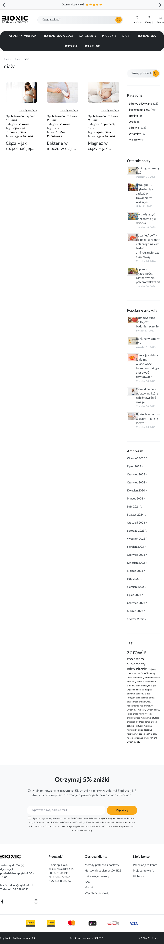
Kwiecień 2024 (136, 490)
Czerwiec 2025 (136, 474)
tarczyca (146, 686)
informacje (70, 795)
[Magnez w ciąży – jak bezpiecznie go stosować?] (103, 102)
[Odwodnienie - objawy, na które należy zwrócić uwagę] (133, 391)
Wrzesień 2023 (136, 538)
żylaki (146, 738)
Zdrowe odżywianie (140, 103)
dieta (130, 673)
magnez (98, 132)
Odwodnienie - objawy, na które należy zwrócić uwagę (147, 396)
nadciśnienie (133, 706)
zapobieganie (145, 734)
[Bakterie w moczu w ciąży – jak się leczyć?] (62, 102)
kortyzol (139, 726)
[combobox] (80, 20)
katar (155, 734)
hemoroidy (132, 730)
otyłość (155, 718)
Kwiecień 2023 (136, 563)
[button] (149, 19)
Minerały (134, 140)
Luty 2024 (133, 506)
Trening (133, 115)
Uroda (132, 121)
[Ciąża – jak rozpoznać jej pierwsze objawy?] (21, 102)
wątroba (131, 690)
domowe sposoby (135, 694)
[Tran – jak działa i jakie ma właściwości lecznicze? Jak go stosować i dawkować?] (133, 357)
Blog (17, 59)
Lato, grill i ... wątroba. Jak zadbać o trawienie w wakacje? (144, 193)
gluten (154, 722)
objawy (16, 128)
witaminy (149, 673)
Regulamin (5, 938)
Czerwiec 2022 (136, 603)
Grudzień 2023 (136, 522)
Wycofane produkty (97, 893)
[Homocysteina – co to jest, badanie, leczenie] (133, 320)
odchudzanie (137, 669)
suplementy (136, 664)
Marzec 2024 (135, 498)
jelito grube (132, 714)
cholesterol (136, 659)
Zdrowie (24, 124)
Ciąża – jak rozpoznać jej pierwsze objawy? (18, 146)
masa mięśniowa (143, 718)
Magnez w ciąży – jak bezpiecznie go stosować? (102, 146)
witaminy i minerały (136, 710)
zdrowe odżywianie (146, 682)
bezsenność (132, 702)
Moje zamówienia (143, 870)
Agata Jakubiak (24, 136)
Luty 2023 (133, 579)
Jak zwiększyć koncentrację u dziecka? (146, 219)
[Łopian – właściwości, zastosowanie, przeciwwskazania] (133, 271)
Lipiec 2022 (134, 595)
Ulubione (138, 876)
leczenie (138, 673)
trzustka (131, 722)
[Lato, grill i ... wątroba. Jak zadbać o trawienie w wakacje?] (133, 187)
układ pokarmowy (135, 678)
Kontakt (89, 887)
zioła (129, 686)
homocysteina (145, 714)
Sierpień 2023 (135, 546)
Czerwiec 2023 (136, 555)
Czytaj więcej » (28, 110)
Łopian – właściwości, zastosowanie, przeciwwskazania (148, 276)
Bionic (7, 59)
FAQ (87, 882)
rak (141, 706)
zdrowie (137, 652)
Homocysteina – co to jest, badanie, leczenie (147, 322)
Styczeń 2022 (135, 619)
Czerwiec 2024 (136, 482)
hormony (149, 678)
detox (151, 698)
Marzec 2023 (135, 571)
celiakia (130, 726)
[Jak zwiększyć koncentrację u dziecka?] (133, 216)
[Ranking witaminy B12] (133, 170)
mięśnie (131, 738)
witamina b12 (153, 710)
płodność (140, 722)
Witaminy (135, 134)
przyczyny (148, 706)
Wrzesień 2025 (136, 458)
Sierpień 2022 (135, 587)
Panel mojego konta (145, 865)
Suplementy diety (139, 109)
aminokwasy (145, 702)
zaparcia (144, 698)
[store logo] (10, 856)
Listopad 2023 (135, 530)
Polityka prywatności (24, 938)
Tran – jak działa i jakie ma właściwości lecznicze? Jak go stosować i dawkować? (148, 366)
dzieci (138, 690)
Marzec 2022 (135, 611)
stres (147, 722)
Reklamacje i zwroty (97, 876)
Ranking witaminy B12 (148, 170)
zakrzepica (147, 690)
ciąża (23, 132)
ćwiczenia (137, 686)
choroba (131, 718)
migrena (148, 726)
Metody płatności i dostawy (102, 865)
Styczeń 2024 (135, 514)
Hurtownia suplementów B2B (103, 870)
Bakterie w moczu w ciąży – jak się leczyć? (61, 146)
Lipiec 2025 (134, 466)
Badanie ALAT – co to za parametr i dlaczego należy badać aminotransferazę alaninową (148, 246)
